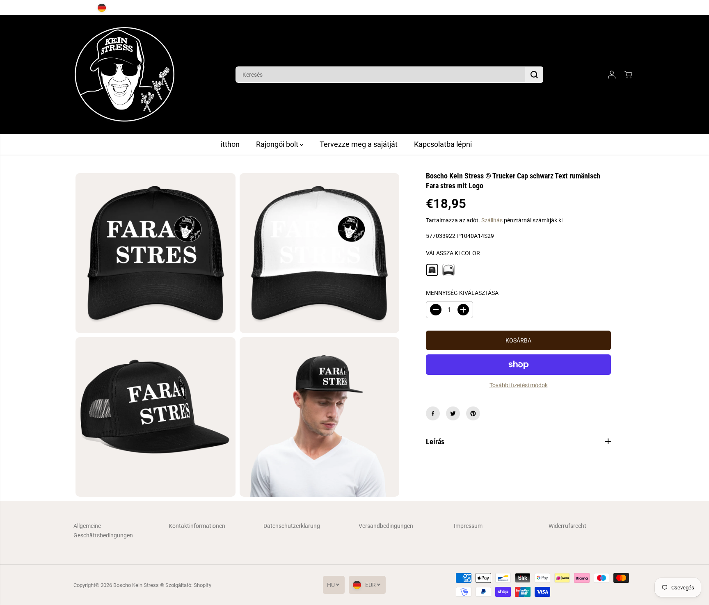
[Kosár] (628, 74)
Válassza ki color (453, 253)
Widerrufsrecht (567, 526)
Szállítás (492, 220)
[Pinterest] (473, 413)
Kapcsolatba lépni (443, 144)
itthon (230, 144)
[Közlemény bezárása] (645, 8)
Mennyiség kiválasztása (462, 293)
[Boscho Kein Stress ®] (124, 74)
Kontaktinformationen (197, 526)
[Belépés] (611, 74)
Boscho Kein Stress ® (139, 585)
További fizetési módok (518, 385)
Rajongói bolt (278, 144)
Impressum (468, 526)
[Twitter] (453, 413)
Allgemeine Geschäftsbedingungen (103, 530)
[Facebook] (433, 413)
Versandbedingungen (386, 526)
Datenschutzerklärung (291, 526)
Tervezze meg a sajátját (359, 144)
